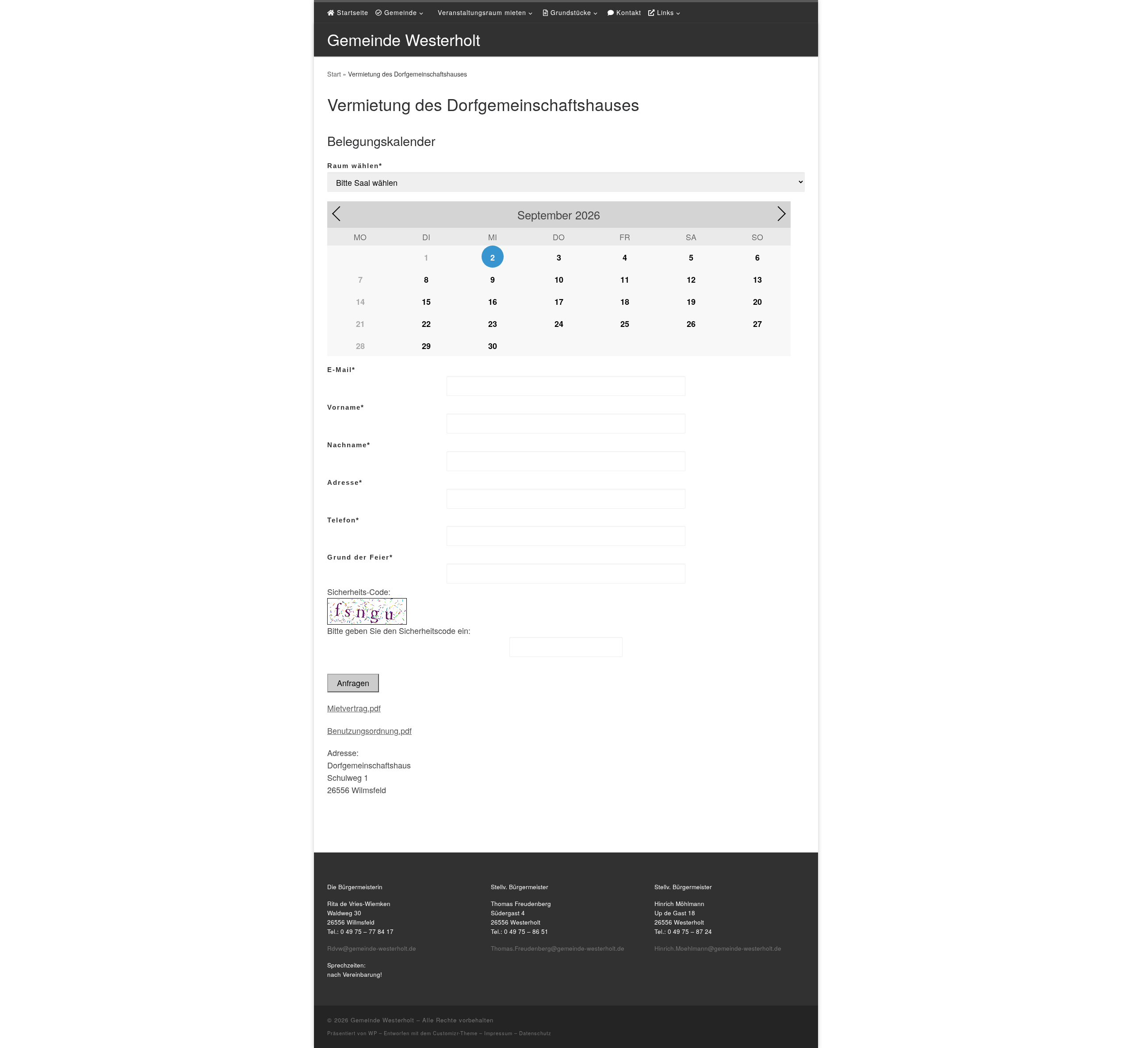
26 (691, 324)
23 (492, 324)
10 (559, 279)
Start (334, 73)
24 (559, 324)
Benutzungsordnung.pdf (369, 730)
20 (757, 301)
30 (492, 346)
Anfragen (353, 682)
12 (691, 279)
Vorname (345, 407)
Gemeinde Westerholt (382, 1020)
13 (757, 279)
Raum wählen (354, 165)
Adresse (345, 482)
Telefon (343, 520)
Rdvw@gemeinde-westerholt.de (371, 948)
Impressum (498, 1032)
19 (691, 301)
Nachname (349, 445)
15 (426, 301)
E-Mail (341, 369)
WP (372, 1032)
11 (624, 279)
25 (624, 324)
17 (559, 301)
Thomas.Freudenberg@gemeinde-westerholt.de (557, 948)
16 (492, 301)
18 (624, 301)
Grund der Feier (360, 557)
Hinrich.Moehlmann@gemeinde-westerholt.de (717, 948)
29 (426, 346)
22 (426, 324)
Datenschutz (535, 1032)
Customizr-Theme (455, 1032)
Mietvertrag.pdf (354, 708)
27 (757, 324)
